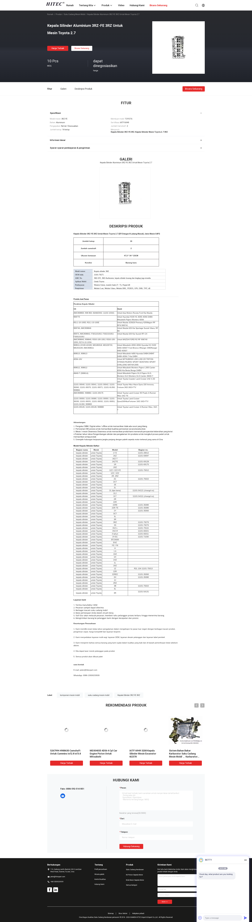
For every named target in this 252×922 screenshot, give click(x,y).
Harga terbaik (57, 48)
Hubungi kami (99, 884)
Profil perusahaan (100, 869)
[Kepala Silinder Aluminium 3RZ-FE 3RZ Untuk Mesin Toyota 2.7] (178, 47)
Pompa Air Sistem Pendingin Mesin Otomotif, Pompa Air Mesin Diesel (184, 753)
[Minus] (245, 860)
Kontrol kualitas (100, 879)
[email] (62, 795)
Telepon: (124, 832)
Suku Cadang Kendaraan (135, 869)
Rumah (50, 14)
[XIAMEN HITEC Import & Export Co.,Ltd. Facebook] (49, 889)
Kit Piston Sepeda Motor (134, 875)
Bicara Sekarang (81, 48)
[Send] (245, 918)
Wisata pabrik (99, 874)
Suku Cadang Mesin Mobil (74, 14)
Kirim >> (165, 902)
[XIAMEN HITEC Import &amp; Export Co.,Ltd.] (55, 4)
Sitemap (111, 913)
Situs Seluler (123, 913)
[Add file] (200, 918)
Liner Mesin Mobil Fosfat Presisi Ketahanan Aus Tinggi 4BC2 (145, 753)
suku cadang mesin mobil (98, 695)
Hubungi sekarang (131, 846)
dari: (122, 819)
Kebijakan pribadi (138, 913)
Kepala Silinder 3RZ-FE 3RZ (129, 695)
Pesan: (123, 788)
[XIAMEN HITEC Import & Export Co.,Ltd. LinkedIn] (55, 889)
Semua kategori (131, 885)
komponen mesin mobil (70, 695)
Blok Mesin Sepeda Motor (135, 880)
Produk (59, 14)
